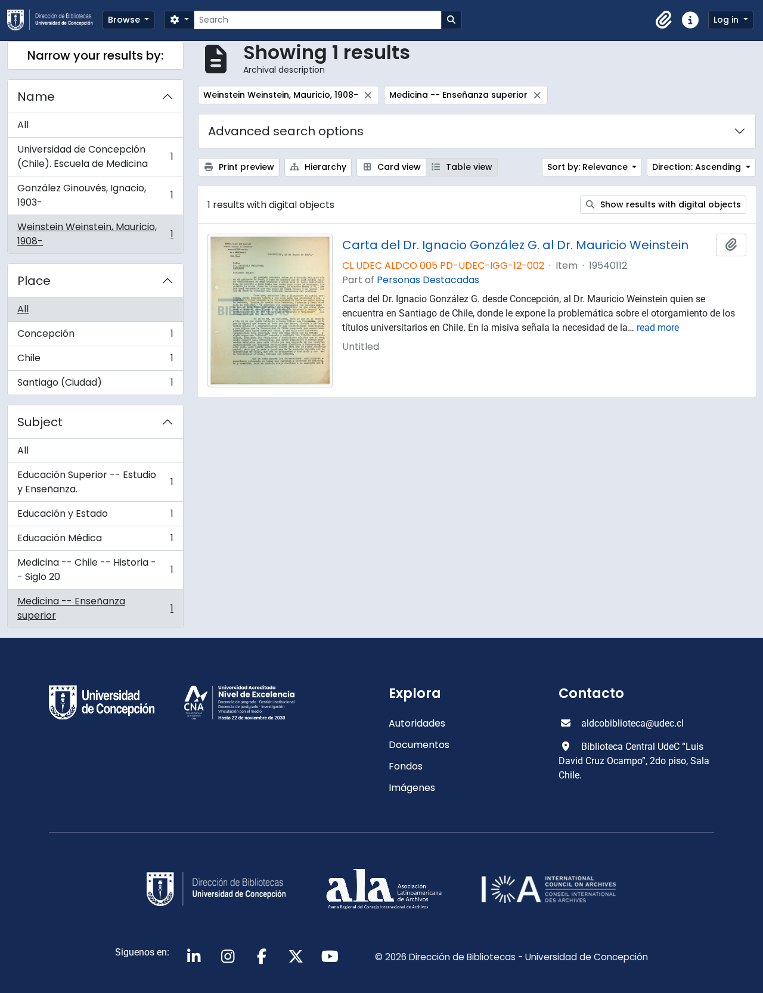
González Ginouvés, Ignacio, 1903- (95, 195)
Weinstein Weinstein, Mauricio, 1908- (95, 234)
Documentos (419, 745)
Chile (95, 361)
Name (36, 96)
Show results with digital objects (669, 204)
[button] (664, 20)
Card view (398, 167)
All (23, 125)
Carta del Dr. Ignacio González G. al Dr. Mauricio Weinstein (515, 245)
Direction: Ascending (697, 167)
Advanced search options (286, 131)
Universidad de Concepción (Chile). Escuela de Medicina (95, 156)
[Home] (55, 20)
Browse (125, 20)
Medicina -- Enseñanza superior (95, 608)
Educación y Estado (95, 516)
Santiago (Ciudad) (95, 385)
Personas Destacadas (428, 280)
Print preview (245, 167)
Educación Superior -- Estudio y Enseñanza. (95, 482)
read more (658, 327)
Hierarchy (324, 167)
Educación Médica (95, 541)
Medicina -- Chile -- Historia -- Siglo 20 (95, 570)
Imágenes (412, 788)
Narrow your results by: (95, 55)
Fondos (406, 766)
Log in (727, 20)
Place (34, 280)
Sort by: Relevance (588, 167)
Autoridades (417, 723)
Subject (40, 422)
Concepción (95, 336)
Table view (467, 167)
